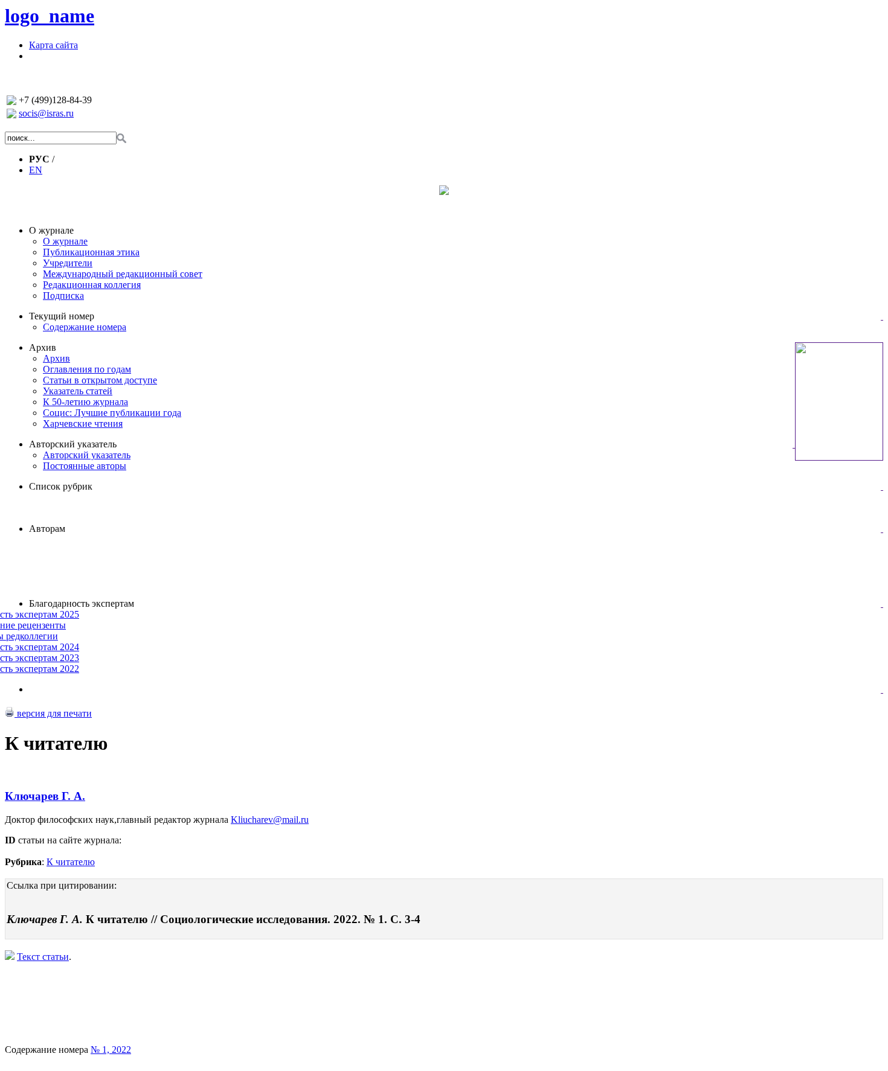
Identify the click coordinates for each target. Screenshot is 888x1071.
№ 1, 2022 (111, 1049)
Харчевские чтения (83, 423)
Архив (42, 347)
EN (35, 170)
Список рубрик (60, 486)
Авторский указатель (73, 444)
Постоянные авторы (84, 466)
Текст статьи (43, 956)
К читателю (71, 862)
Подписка (63, 295)
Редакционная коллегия (92, 285)
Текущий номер (61, 316)
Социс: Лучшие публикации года (112, 413)
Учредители (67, 263)
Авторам (47, 528)
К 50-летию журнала (85, 402)
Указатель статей (77, 391)
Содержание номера (84, 327)
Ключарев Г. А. (45, 796)
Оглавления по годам (87, 369)
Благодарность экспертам (81, 603)
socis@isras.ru (46, 113)
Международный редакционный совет (122, 274)
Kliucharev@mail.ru (270, 819)
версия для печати (53, 713)
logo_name (49, 16)
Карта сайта (53, 45)
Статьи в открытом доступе (100, 380)
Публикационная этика (91, 252)
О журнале (51, 230)
